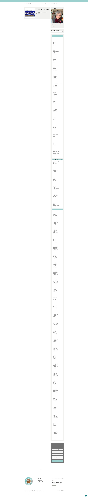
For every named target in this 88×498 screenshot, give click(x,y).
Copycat (54, 58)
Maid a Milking (55, 109)
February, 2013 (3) (55, 373)
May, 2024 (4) (54, 240)
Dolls (53, 61)
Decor (53, 60)
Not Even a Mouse (55, 194)
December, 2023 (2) (55, 246)
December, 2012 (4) (55, 375)
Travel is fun (54, 144)
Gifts (53, 84)
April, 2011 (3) (54, 398)
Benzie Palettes (55, 42)
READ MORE (53, 26)
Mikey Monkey (54, 111)
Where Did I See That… (55, 30)
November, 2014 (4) (55, 350)
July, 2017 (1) (54, 316)
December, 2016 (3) (55, 323)
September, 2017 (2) (55, 314)
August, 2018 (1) (55, 305)
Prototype (54, 128)
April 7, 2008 (37, 8)
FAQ (38, 479)
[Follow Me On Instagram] (52, 1)
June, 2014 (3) (54, 356)
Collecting (54, 52)
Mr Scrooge (54, 118)
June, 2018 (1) (54, 306)
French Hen (54, 77)
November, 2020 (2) (55, 282)
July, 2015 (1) (54, 341)
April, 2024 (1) (54, 241)
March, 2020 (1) (55, 289)
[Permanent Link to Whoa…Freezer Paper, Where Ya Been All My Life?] (30, 18)
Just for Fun (54, 95)
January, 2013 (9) (55, 374)
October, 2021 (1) (55, 273)
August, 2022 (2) (55, 264)
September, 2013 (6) (55, 366)
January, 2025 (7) (55, 231)
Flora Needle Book (55, 170)
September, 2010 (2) (55, 406)
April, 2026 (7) (54, 214)
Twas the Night (55, 203)
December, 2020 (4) (55, 281)
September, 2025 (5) (55, 222)
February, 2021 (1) (55, 280)
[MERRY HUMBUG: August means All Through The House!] (47, 473)
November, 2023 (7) (55, 247)
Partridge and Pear (55, 125)
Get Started (39, 478)
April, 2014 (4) (54, 358)
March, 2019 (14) (55, 300)
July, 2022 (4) (54, 265)
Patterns (54, 126)
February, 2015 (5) (55, 347)
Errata (54, 69)
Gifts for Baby (55, 85)
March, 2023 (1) (55, 256)
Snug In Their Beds (55, 137)
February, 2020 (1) (55, 290)
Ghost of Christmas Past (56, 172)
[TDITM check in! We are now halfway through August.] (34, 473)
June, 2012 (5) (54, 382)
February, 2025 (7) (55, 230)
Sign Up (54, 485)
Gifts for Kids (55, 86)
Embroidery (54, 68)
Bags (53, 41)
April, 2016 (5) (54, 332)
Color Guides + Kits (40, 481)
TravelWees (54, 145)
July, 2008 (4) (54, 434)
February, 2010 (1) (55, 414)
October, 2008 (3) (55, 431)
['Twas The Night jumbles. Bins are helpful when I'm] (27, 473)
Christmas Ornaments (56, 51)
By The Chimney (55, 163)
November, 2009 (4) (55, 417)
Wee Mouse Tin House (56, 153)
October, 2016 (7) (55, 325)
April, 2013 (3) (54, 372)
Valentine (54, 152)
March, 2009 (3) (55, 426)
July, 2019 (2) (54, 298)
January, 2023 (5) (55, 258)
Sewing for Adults (55, 134)
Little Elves (54, 103)
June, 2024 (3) (54, 239)
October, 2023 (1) (55, 248)
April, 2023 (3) (54, 255)
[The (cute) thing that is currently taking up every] (61, 473)
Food (53, 75)
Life (53, 102)
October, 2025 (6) (55, 221)
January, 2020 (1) (55, 291)
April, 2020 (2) (54, 288)
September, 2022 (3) (55, 263)
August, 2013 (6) (55, 367)
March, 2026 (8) (55, 215)
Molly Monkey (55, 189)
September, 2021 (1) (55, 274)
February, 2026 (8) (55, 216)
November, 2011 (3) (55, 390)
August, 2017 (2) (55, 315)
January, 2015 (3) (55, 348)
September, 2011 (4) (55, 392)
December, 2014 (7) (55, 349)
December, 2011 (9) (55, 389)
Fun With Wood (55, 78)
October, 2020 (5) (55, 283)
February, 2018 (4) (55, 308)
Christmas (54, 50)
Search (63, 31)
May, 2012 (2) (54, 383)
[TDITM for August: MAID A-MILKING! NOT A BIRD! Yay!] (54, 473)
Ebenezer (54, 67)
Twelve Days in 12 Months (56, 151)
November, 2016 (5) (55, 324)
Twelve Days (54, 204)
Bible (53, 43)
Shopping (54, 135)
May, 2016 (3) (54, 331)
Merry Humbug (55, 110)
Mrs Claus (54, 119)
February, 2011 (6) (55, 400)
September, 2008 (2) (55, 432)
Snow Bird (54, 136)
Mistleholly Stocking (56, 188)
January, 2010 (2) (55, 415)
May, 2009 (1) (54, 424)
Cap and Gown (55, 164)
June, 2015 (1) (54, 342)
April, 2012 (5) (54, 384)
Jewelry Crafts (55, 94)
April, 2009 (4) (55, 425)
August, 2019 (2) (55, 297)
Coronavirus (54, 59)
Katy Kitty (54, 178)
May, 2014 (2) (54, 357)
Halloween (54, 92)
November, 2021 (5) (55, 272)
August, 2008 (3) (55, 433)
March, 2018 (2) (55, 307)
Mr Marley (54, 117)
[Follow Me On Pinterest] (54, 1)
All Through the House (56, 161)
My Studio (54, 120)
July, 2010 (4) (54, 408)
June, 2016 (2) (54, 330)
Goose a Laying (55, 177)
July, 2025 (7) (54, 224)
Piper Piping (54, 127)
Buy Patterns (40, 480)
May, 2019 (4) (54, 299)
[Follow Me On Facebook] (53, 1)
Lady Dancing (54, 101)
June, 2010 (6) (54, 409)
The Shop (54, 142)
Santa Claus (54, 197)
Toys (53, 143)
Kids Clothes (54, 100)
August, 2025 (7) (55, 223)
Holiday (54, 93)
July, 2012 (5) (54, 381)
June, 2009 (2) (54, 423)
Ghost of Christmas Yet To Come (57, 83)
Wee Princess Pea (55, 206)
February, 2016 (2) (55, 333)
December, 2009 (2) (55, 416)
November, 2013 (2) (55, 364)
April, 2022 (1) (54, 266)
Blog (53, 44)
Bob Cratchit (54, 162)
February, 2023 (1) (55, 257)
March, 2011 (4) (55, 399)
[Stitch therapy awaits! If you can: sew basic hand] (40, 473)
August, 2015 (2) (55, 340)
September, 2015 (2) (55, 339)
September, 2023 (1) (55, 249)
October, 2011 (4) (55, 391)
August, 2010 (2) (55, 407)
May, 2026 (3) (54, 213)
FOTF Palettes (55, 76)
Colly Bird (54, 53)
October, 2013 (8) (55, 365)
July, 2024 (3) (54, 238)
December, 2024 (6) (55, 232)
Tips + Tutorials (40, 482)
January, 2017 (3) (55, 322)
